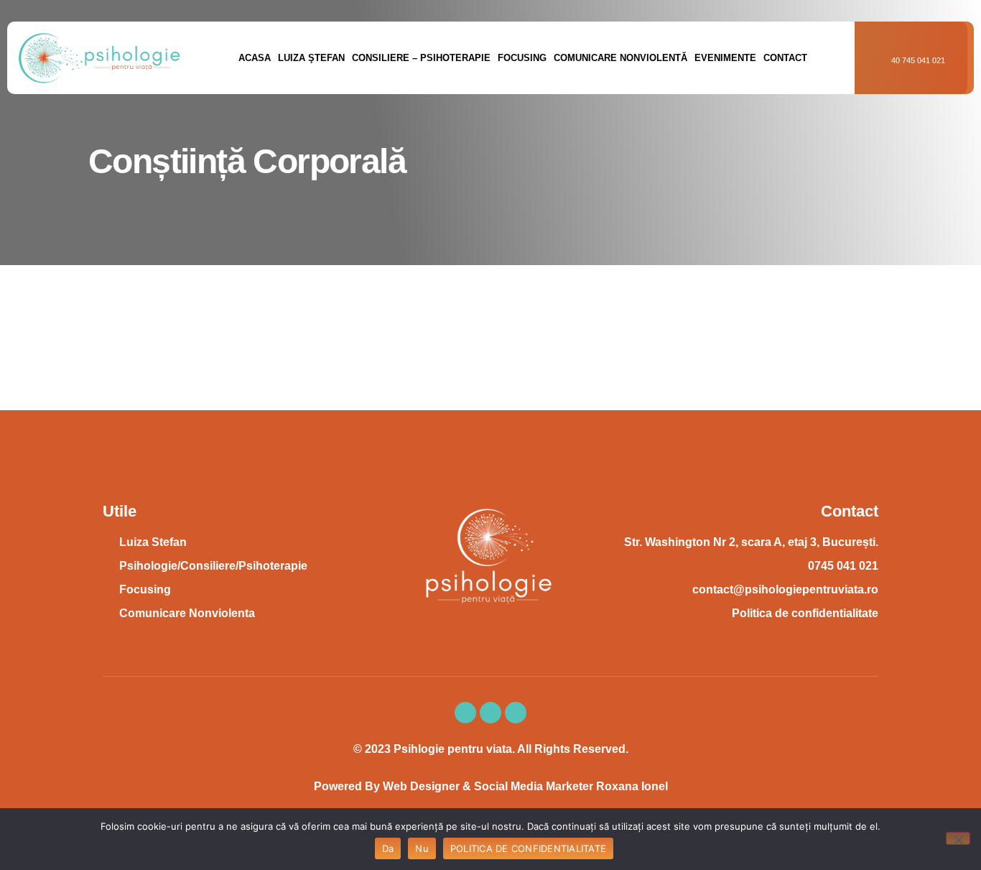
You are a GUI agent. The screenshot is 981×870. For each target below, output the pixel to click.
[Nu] (958, 838)
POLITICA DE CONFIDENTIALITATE (528, 848)
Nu (422, 848)
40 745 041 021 (918, 60)
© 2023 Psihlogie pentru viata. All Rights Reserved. (490, 749)
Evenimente (725, 57)
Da (388, 848)
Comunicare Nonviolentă (620, 57)
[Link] (515, 712)
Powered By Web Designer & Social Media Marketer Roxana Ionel (491, 786)
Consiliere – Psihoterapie (421, 57)
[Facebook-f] (465, 712)
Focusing (522, 57)
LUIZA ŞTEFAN (311, 57)
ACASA (254, 57)
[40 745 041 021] (883, 57)
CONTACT (785, 57)
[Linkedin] (490, 712)
